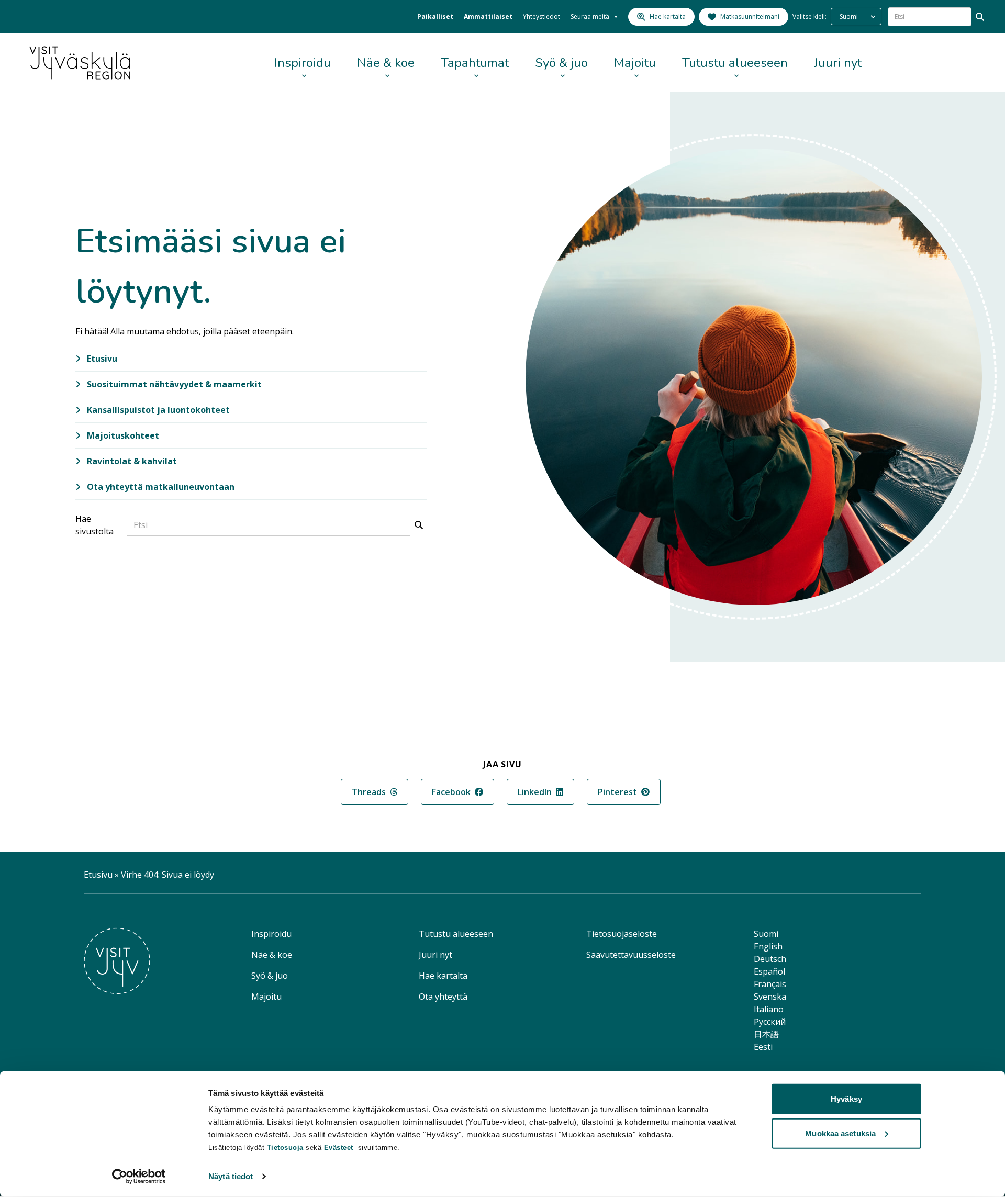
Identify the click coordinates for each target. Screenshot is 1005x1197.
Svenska (770, 996)
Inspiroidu (302, 62)
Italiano (769, 1009)
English (768, 946)
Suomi (766, 933)
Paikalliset (435, 16)
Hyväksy (846, 1098)
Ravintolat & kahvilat (131, 461)
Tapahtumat (475, 62)
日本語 (766, 1034)
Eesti (763, 1047)
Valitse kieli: (809, 16)
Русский (770, 1021)
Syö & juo (561, 62)
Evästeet (340, 1147)
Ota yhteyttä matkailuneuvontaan (159, 487)
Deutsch (770, 959)
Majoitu (635, 62)
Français (770, 984)
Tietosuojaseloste (621, 933)
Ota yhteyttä (443, 996)
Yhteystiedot (541, 16)
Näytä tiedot (230, 1176)
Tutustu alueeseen (735, 62)
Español (769, 971)
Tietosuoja (285, 1147)
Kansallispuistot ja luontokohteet (157, 410)
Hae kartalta (443, 975)
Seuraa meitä (590, 16)
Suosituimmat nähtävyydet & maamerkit (173, 384)
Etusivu (101, 358)
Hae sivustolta (94, 525)
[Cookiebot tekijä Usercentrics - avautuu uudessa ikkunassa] (139, 1176)
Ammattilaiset (488, 16)
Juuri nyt (838, 62)
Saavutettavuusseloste (631, 954)
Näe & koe (386, 62)
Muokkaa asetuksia (840, 1132)
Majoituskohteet (122, 435)
